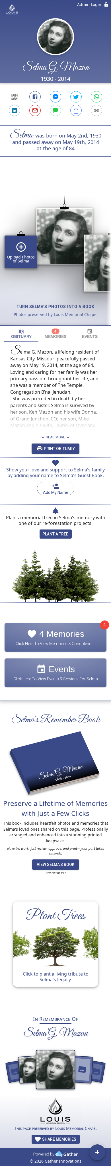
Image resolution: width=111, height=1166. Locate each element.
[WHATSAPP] (96, 96)
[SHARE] (76, 110)
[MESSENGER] (55, 96)
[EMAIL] (35, 110)
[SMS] (55, 110)
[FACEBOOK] (35, 96)
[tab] (21, 334)
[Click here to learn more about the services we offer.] (55, 1112)
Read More (55, 437)
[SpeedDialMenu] (97, 1152)
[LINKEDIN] (14, 110)
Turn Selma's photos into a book (55, 306)
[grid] (55, 250)
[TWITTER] (76, 96)
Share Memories (58, 1139)
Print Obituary (59, 448)
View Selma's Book (56, 864)
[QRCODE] (14, 96)
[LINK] (96, 110)
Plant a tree (55, 534)
